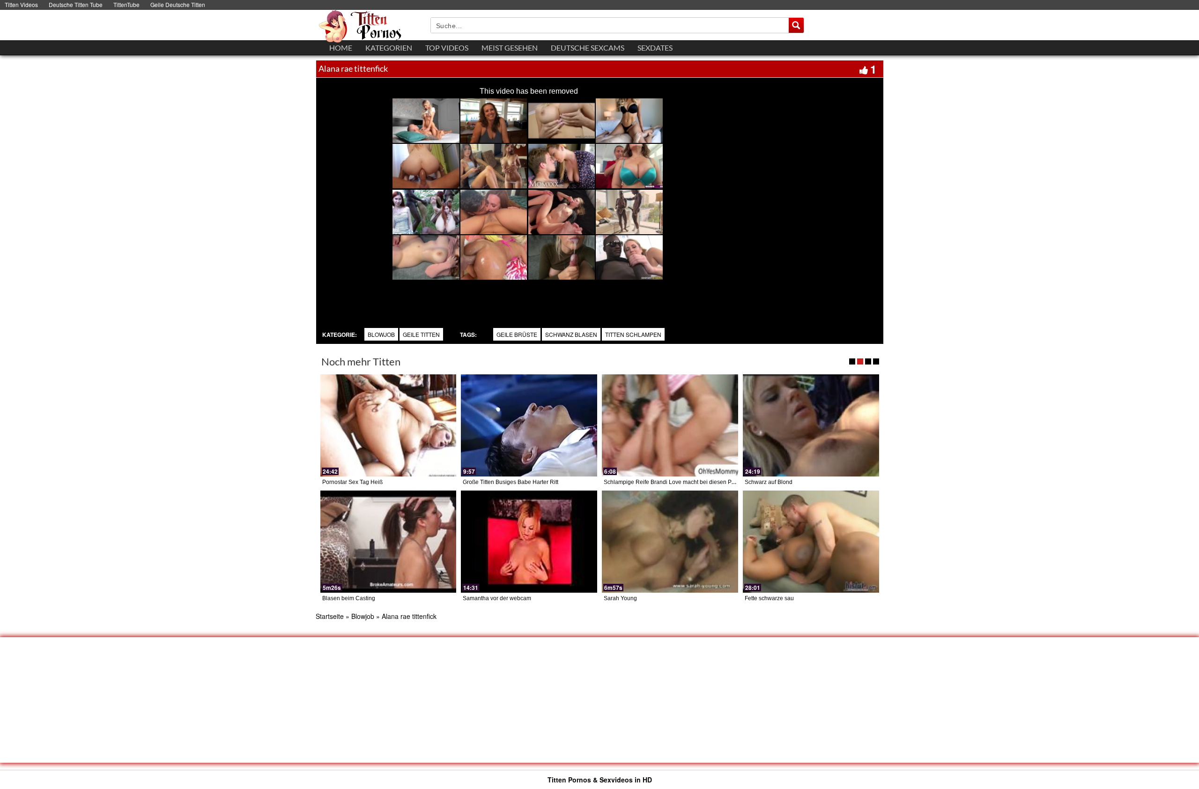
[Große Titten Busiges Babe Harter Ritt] (529, 425)
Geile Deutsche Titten (177, 4)
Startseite (330, 616)
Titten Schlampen (633, 334)
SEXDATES (655, 47)
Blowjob (381, 334)
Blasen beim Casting (348, 598)
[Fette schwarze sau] (811, 542)
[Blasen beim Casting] (388, 542)
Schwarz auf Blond (768, 482)
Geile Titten (421, 334)
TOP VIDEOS (446, 47)
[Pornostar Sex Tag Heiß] (388, 425)
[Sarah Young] (670, 542)
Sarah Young (620, 598)
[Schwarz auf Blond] (811, 425)
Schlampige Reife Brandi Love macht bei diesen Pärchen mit (681, 482)
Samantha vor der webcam (497, 598)
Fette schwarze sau (769, 598)
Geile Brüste (516, 334)
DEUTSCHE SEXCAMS (587, 47)
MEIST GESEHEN (509, 47)
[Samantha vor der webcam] (529, 542)
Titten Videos (21, 4)
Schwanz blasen (571, 334)
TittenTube (126, 4)
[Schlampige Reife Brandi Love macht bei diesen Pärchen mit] (670, 425)
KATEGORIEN (388, 47)
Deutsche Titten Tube (76, 4)
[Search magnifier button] (796, 25)
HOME (340, 47)
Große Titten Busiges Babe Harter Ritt (510, 482)
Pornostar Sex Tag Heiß (352, 482)
